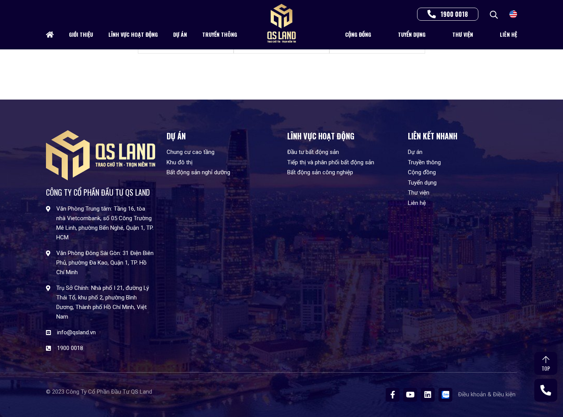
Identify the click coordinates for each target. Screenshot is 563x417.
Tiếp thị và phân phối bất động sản (330, 162)
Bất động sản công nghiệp (320, 172)
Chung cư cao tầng (190, 152)
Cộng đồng (358, 34)
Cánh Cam (101, 397)
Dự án (180, 34)
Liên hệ (508, 34)
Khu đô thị (180, 162)
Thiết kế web (62, 397)
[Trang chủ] (50, 34)
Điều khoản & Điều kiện (487, 394)
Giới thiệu (81, 34)
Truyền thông (219, 34)
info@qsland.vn (76, 332)
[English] (513, 13)
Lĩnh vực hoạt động (133, 34)
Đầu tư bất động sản (313, 152)
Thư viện (462, 34)
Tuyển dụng (412, 34)
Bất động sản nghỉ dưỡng (198, 172)
